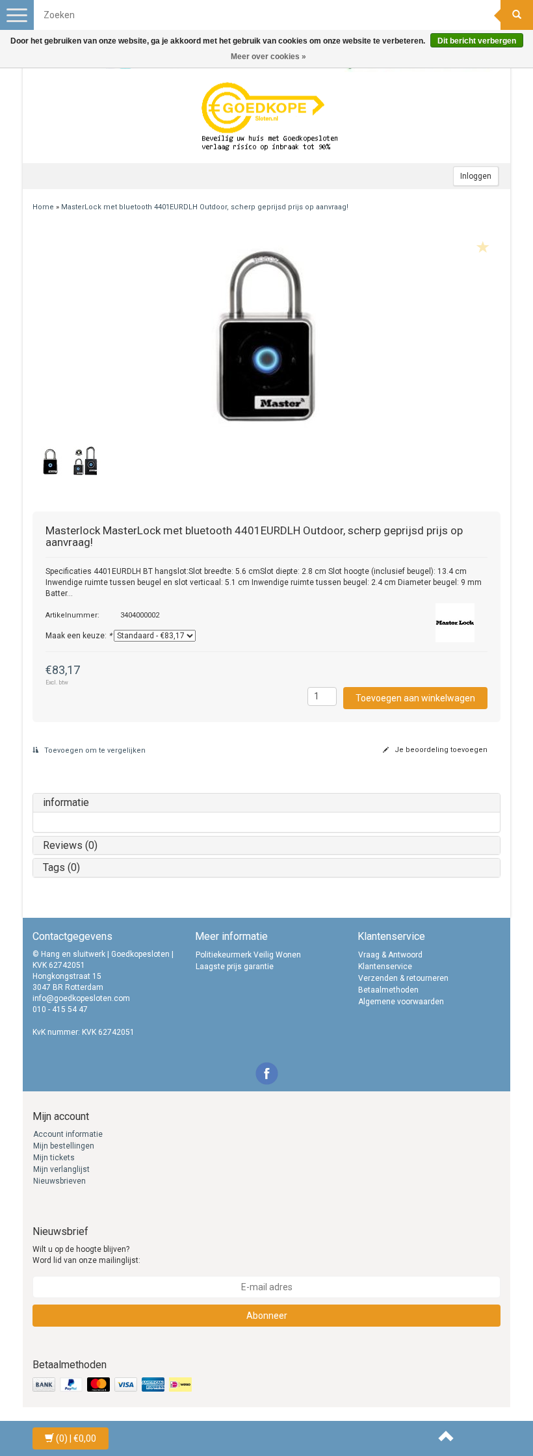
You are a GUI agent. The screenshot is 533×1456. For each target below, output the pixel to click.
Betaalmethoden (388, 989)
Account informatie (68, 1134)
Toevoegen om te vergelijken (94, 750)
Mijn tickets (54, 1157)
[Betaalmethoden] (113, 1385)
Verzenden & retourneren (403, 978)
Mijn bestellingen (63, 1145)
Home (43, 207)
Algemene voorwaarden (401, 1001)
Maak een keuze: (79, 635)
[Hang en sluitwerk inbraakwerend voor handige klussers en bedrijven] (269, 118)
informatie (66, 802)
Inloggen (475, 176)
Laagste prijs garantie (235, 966)
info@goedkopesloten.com (81, 998)
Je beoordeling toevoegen (440, 750)
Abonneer (266, 1315)
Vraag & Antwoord (390, 954)
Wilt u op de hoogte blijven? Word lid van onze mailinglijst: (86, 1255)
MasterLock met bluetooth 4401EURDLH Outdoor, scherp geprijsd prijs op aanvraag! (204, 207)
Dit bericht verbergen (476, 41)
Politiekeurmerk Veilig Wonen (248, 954)
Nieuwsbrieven (59, 1181)
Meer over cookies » (268, 56)
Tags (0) (61, 867)
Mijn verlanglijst (61, 1169)
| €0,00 (76, 1438)
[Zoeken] (516, 15)
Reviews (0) (70, 845)
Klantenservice (385, 966)
